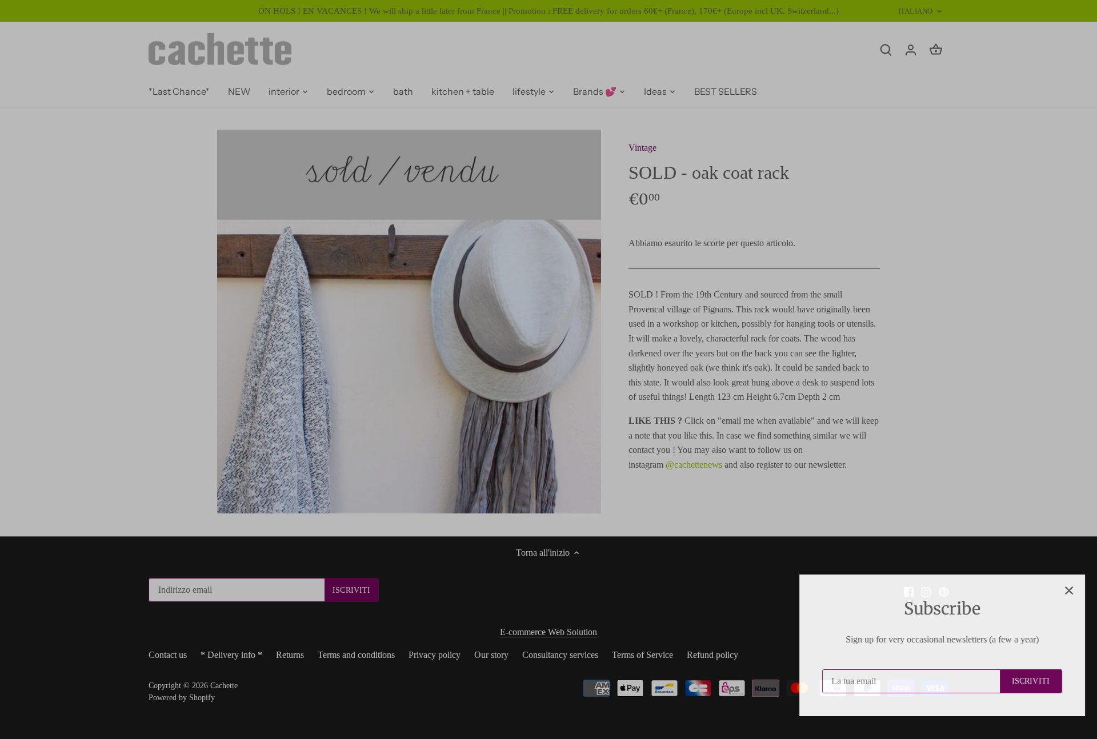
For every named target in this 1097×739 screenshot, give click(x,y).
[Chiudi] (1058, 590)
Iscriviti (1020, 681)
